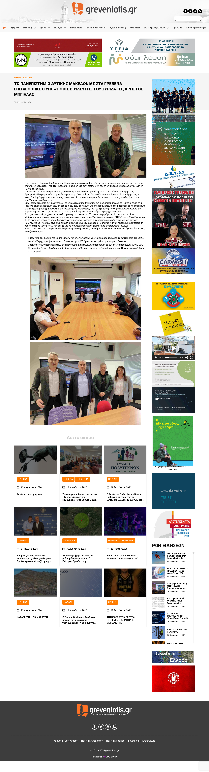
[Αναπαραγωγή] (155, 357)
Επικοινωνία (148, 740)
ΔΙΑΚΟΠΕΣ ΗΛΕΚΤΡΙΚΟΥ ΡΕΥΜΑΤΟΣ (178, 631)
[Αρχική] (5, 27)
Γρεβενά (23, 479)
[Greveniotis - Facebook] (185, 11)
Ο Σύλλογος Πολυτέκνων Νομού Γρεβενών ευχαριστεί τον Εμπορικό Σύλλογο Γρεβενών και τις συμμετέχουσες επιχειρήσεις (124, 497)
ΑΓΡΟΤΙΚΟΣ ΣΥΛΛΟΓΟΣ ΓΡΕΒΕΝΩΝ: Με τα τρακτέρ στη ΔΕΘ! (177, 571)
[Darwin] (110, 756)
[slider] (171, 357)
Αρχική (57, 740)
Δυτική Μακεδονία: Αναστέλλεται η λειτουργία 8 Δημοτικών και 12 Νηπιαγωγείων (176, 600)
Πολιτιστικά (127, 541)
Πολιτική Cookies (115, 740)
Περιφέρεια (82, 479)
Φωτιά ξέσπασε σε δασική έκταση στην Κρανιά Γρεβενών (176, 555)
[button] (173, 348)
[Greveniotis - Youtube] (195, 11)
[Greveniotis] (104, 9)
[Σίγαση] (186, 357)
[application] (173, 348)
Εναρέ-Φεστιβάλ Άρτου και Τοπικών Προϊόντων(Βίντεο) (122, 557)
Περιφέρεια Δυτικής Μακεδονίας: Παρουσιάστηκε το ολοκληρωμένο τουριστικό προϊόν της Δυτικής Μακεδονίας (178, 585)
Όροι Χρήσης (71, 740)
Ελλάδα (68, 602)
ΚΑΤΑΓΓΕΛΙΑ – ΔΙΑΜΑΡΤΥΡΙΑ (32, 617)
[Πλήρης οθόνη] (191, 357)
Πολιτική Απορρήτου (92, 740)
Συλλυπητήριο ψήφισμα (29, 494)
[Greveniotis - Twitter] (190, 11)
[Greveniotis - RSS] (200, 11)
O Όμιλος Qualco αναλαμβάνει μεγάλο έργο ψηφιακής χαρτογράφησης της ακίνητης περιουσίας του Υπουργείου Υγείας (78, 620)
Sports (112, 602)
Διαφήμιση (133, 740)
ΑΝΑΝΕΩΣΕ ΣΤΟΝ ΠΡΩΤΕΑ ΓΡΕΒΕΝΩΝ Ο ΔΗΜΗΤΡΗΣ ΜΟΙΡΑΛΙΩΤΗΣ (121, 620)
